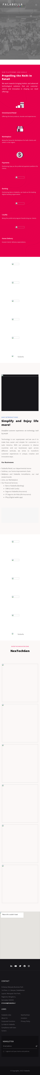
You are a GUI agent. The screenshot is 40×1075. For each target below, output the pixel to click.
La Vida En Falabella (8, 1024)
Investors (24, 1018)
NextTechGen (25, 1015)
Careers (4, 1031)
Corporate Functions (8, 1021)
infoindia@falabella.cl (8, 1003)
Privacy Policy (25, 1021)
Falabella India (6, 1015)
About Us (4, 1018)
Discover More (20, 33)
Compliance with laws (8, 1027)
